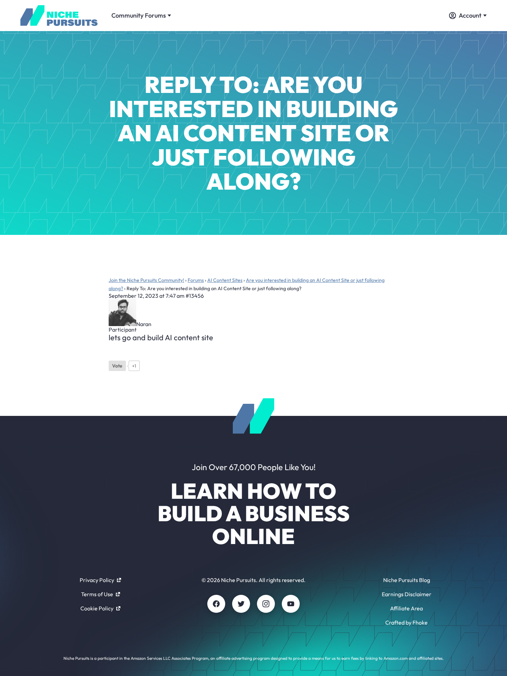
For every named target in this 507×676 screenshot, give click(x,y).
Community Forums (138, 15)
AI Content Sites (224, 280)
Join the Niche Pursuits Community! (146, 280)
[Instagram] (266, 604)
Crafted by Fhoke (406, 622)
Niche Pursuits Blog (406, 580)
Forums (196, 280)
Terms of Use (97, 594)
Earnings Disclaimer (406, 594)
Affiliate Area (406, 608)
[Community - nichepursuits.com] (59, 15)
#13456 (195, 295)
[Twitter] (241, 604)
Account (470, 15)
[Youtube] (291, 604)
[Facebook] (216, 604)
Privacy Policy (97, 580)
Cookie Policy (96, 608)
